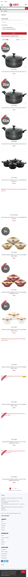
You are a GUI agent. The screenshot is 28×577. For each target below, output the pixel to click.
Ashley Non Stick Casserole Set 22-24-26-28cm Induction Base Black (14, 180)
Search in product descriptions (9, 29)
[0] (26, 5)
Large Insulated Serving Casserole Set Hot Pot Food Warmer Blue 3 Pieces (14, 442)
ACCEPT (23, 571)
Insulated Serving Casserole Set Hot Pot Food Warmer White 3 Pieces (14, 405)
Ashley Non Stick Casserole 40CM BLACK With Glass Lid (14, 143)
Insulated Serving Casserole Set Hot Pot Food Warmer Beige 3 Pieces (14, 255)
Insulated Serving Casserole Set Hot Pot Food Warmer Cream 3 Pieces (14, 330)
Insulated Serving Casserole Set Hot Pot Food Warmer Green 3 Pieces (14, 367)
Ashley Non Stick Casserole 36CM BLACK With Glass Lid (14, 107)
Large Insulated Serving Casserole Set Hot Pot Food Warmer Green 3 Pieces (14, 480)
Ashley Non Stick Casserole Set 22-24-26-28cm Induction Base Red (14, 218)
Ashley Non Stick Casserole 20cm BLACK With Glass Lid (14, 71)
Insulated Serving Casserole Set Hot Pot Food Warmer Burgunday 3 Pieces (14, 293)
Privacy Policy (13, 575)
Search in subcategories (8, 27)
